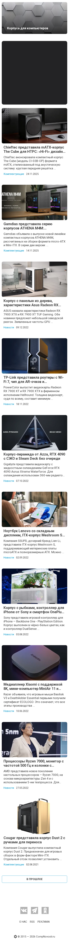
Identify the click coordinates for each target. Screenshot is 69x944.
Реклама (44, 921)
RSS (32, 921)
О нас (23, 921)
